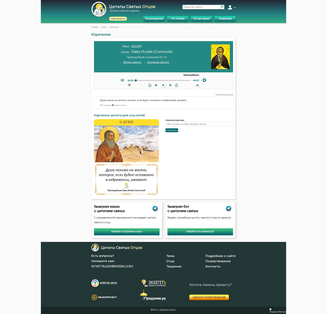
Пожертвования (218, 261)
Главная (94, 27)
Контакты (212, 266)
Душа (103, 27)
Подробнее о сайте (220, 256)
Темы (170, 256)
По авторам (201, 18)
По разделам (154, 18)
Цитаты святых (132, 8)
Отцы (170, 261)
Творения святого (158, 62)
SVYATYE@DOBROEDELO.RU (112, 266)
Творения (225, 18)
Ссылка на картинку (174, 120)
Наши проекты (118, 19)
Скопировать (171, 130)
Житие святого (132, 62)
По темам (177, 18)
